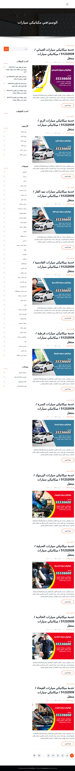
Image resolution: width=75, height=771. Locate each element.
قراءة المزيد (68, 105)
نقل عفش (23, 351)
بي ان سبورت (22, 190)
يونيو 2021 (23, 141)
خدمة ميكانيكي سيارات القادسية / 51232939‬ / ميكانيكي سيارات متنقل (53, 266)
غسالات (24, 259)
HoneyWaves (44, 768)
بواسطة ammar (70, 133)
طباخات (24, 254)
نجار (25, 341)
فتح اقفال (23, 263)
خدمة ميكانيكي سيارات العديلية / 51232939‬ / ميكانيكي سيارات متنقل (54, 550)
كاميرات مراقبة (22, 296)
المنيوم (24, 172)
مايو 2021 (23, 145)
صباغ (25, 250)
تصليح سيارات (22, 218)
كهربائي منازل (22, 314)
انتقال (6, 49)
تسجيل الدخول (22, 372)
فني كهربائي (23, 286)
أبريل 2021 (23, 150)
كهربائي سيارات (22, 309)
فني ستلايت (23, 273)
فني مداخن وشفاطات (20, 291)
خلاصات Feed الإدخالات (20, 377)
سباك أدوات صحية (21, 245)
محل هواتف (23, 318)
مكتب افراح (23, 332)
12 (39, 755)
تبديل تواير (23, 199)
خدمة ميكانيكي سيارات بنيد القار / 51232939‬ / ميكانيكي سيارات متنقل (53, 195)
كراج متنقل (23, 300)
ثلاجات (24, 231)
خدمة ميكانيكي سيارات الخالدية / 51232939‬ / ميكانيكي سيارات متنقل (54, 621)
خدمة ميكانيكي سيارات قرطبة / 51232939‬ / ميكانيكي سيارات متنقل (55, 337)
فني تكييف (23, 268)
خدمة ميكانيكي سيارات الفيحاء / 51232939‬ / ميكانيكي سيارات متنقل (54, 692)
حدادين (24, 241)
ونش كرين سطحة (21, 355)
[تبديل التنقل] (67, 4)
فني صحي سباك (22, 277)
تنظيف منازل (23, 227)
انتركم (24, 176)
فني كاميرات (23, 282)
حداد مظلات (23, 236)
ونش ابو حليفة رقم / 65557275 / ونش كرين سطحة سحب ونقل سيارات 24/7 (16, 69)
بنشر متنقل (23, 185)
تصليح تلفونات (22, 213)
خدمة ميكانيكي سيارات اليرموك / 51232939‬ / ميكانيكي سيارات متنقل (54, 479)
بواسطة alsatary (70, 62)
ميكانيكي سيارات (70, 45)
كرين (25, 305)
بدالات (24, 181)
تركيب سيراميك (22, 208)
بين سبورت (23, 195)
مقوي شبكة (23, 328)
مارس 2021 (23, 155)
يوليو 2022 (23, 136)
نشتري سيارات (22, 346)
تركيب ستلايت (22, 204)
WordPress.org (21, 386)
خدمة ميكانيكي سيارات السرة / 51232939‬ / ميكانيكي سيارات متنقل (55, 408)
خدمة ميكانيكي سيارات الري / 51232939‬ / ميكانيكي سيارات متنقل (55, 124)
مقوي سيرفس (22, 323)
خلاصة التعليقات (22, 381)
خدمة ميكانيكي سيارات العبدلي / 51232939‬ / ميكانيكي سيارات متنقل (54, 54)
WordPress (32, 768)
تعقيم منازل (23, 222)
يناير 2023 (23, 132)
